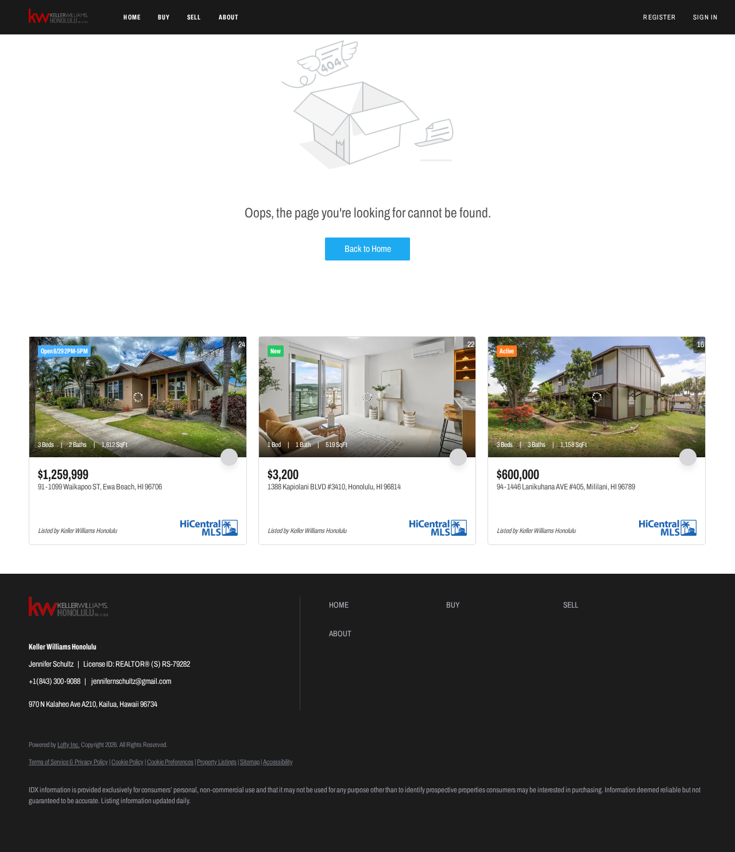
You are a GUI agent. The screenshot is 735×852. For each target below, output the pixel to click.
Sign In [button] (705, 17)
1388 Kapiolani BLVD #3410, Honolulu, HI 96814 (334, 487)
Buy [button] (164, 17)
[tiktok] (142, 821)
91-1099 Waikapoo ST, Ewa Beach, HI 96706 (100, 487)
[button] (59, 17)
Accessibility (278, 762)
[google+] (175, 821)
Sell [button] (194, 17)
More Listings (687, 322)
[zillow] (76, 821)
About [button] (229, 17)
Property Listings (217, 762)
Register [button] (659, 17)
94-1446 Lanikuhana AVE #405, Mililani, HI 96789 (566, 487)
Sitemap (250, 762)
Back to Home (368, 249)
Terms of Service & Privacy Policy (68, 762)
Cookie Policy (127, 762)
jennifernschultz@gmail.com (131, 681)
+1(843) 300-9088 (54, 681)
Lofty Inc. (68, 745)
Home (131, 17)
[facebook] (42, 821)
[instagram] (109, 821)
